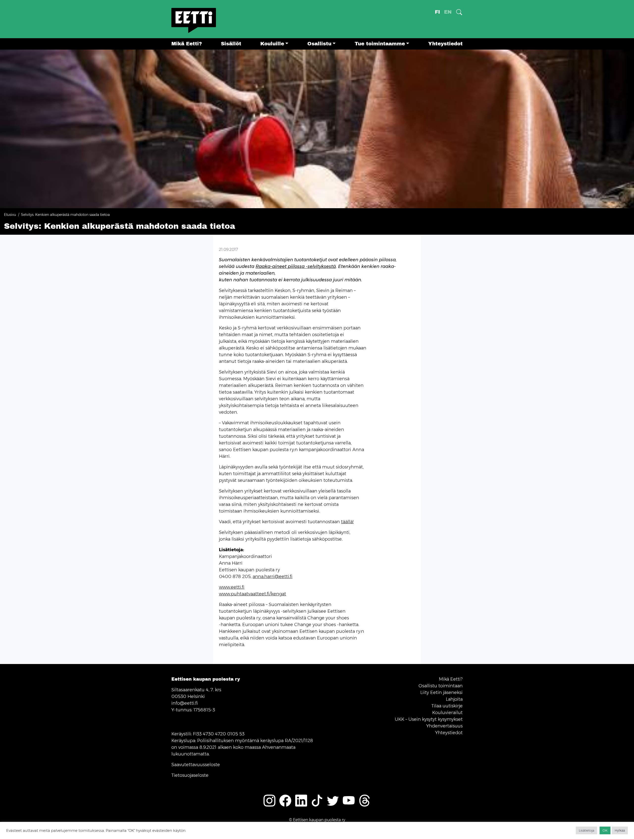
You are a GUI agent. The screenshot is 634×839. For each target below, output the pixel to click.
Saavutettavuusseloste (195, 764)
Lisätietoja (586, 830)
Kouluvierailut (447, 712)
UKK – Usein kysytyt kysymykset (429, 719)
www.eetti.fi (231, 587)
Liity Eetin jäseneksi (441, 692)
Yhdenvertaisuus (444, 726)
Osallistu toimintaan (441, 686)
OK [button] (605, 830)
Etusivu (10, 214)
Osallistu (319, 44)
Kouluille (272, 44)
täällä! (347, 521)
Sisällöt (231, 44)
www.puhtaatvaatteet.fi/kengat (252, 594)
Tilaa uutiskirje (447, 706)
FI (437, 12)
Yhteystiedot (445, 44)
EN (448, 12)
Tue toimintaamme (380, 44)
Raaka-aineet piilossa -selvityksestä (296, 266)
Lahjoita (454, 699)
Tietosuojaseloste (190, 775)
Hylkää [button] (620, 830)
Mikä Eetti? (186, 44)
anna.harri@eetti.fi (272, 576)
